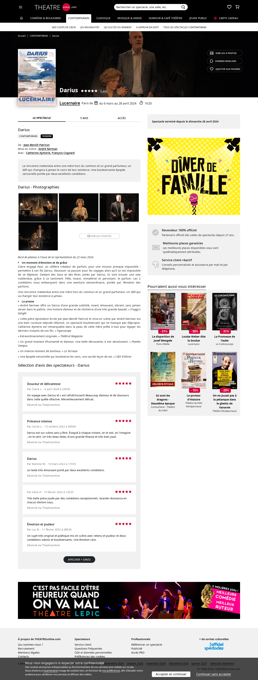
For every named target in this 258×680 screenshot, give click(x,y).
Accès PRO (137, 652)
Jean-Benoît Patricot (37, 145)
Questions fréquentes (88, 648)
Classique (103, 18)
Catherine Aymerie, (38, 153)
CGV (77, 652)
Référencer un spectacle (146, 644)
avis (225, 61)
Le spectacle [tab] (42, 118)
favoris (228, 69)
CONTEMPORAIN (28, 136)
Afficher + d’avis (79, 559)
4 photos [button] (100, 236)
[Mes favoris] (229, 7)
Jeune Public (198, 18)
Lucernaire (69, 103)
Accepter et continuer (171, 674)
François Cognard (63, 153)
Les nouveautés (89, 27)
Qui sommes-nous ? (30, 644)
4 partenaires (50, 670)
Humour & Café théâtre (165, 18)
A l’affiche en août (147, 27)
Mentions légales (29, 652)
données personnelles (98, 652)
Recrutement (26, 648)
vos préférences (111, 670)
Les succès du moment (118, 27)
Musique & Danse (129, 18)
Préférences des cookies (90, 656)
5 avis (103, 91)
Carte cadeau (228, 18)
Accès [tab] (122, 118)
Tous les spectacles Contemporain (184, 27)
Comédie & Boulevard (45, 18)
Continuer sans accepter (213, 674)
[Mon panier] (237, 7)
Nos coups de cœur (64, 27)
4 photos (226, 53)
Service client (83, 644)
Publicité (136, 648)
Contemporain (78, 18)
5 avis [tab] (84, 118)
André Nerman (47, 149)
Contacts (23, 656)
